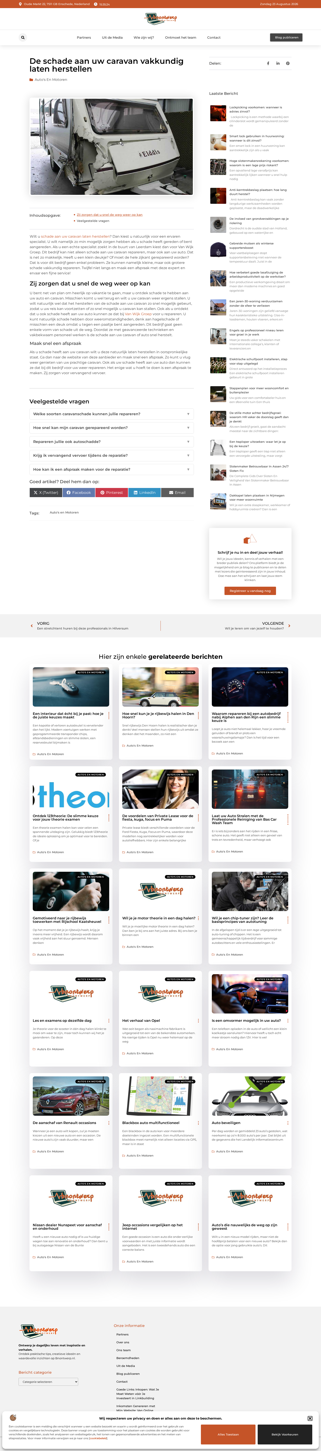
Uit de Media (112, 37)
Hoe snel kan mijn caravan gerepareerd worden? (111, 427)
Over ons (122, 1342)
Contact (214, 37)
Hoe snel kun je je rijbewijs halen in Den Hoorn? (158, 715)
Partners (84, 37)
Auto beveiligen (226, 1123)
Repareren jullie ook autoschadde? (111, 441)
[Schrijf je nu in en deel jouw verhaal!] (250, 538)
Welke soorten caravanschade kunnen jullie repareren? (111, 414)
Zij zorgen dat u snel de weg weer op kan (110, 215)
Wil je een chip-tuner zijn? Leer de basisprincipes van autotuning (242, 920)
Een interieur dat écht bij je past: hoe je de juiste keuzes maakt (68, 715)
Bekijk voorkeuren (285, 1434)
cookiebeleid (98, 1438)
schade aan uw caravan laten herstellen (75, 236)
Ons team (123, 1350)
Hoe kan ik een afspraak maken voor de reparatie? (111, 469)
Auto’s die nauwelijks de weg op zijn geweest (244, 1227)
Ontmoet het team (180, 37)
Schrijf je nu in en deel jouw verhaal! (250, 552)
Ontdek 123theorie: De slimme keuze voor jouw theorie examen (65, 817)
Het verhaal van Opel (141, 1021)
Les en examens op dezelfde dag (62, 1021)
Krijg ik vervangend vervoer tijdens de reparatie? (111, 455)
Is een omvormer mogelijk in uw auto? (246, 1021)
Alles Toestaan (228, 1434)
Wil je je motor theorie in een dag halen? (158, 918)
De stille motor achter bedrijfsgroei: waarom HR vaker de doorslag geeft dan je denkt (259, 417)
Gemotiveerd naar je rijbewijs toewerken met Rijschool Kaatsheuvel (67, 920)
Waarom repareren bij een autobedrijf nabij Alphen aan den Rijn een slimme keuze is (246, 717)
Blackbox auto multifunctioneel (150, 1123)
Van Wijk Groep (138, 314)
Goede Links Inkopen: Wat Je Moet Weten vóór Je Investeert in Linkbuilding (137, 1394)
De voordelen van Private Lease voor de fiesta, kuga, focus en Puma (157, 817)
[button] (310, 1418)
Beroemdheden (127, 1358)
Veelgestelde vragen (93, 221)
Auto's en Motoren (51, 80)
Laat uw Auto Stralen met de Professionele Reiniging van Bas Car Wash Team (244, 819)
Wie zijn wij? (144, 37)
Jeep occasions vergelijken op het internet (152, 1227)
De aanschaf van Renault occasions (64, 1123)
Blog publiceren (128, 1373)
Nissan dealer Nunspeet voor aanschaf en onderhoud (67, 1227)
